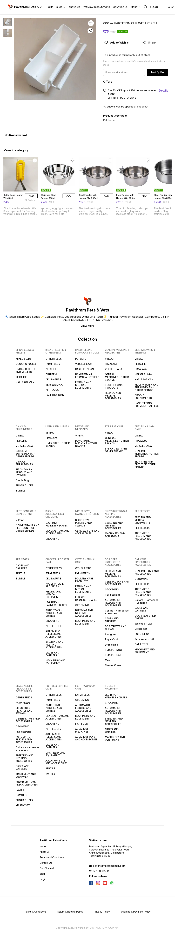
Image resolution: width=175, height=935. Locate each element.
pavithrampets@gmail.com (109, 865)
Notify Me (157, 72)
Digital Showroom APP (104, 927)
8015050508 (101, 871)
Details (163, 90)
